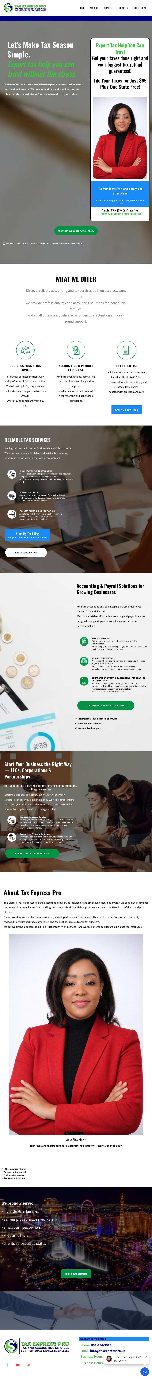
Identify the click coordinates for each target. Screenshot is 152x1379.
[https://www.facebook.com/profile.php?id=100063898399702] (8, 1365)
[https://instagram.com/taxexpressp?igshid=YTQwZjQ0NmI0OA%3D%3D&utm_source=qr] (30, 1365)
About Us (94, 7)
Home (82, 7)
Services (108, 7)
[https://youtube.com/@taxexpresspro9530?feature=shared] (18, 1365)
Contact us (123, 7)
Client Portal (140, 7)
